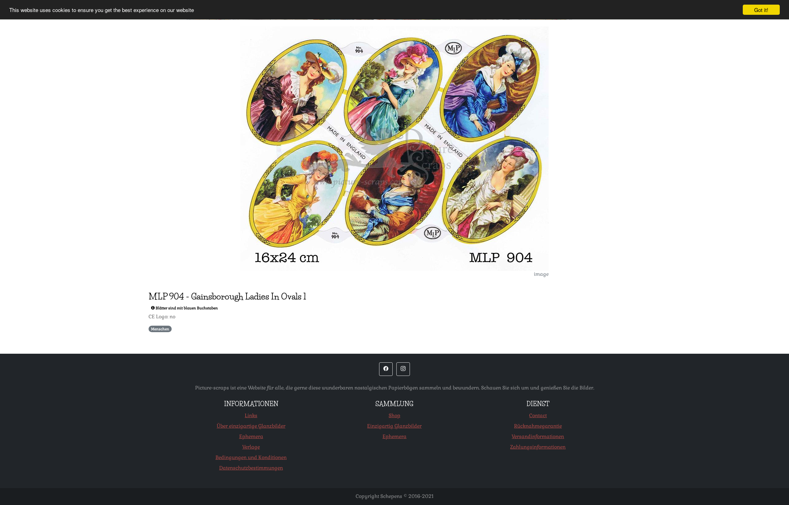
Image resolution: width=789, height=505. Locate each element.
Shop (394, 415)
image (541, 274)
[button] (386, 369)
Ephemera (251, 436)
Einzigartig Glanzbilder (394, 426)
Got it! (761, 10)
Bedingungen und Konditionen (251, 457)
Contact (538, 415)
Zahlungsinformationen (538, 447)
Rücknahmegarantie (538, 426)
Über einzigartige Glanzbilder (251, 426)
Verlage (251, 447)
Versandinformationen (538, 436)
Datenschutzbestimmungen (251, 468)
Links (251, 415)
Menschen (160, 329)
